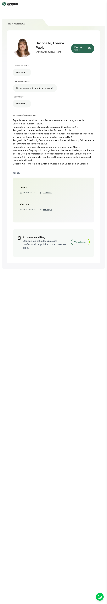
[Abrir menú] (102, 4)
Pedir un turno (78, 48)
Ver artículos (80, 242)
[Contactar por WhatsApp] (100, 597)
